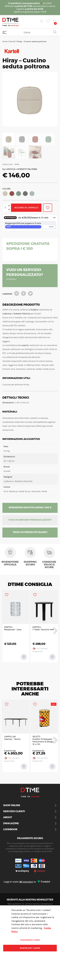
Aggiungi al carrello (26, 207)
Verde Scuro (18, 193)
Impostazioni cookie (30, 940)
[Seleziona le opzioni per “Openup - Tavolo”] (24, 766)
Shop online (11, 805)
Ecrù (5, 193)
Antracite (25, 193)
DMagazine (11, 823)
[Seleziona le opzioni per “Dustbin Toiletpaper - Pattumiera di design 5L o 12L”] (52, 766)
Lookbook (10, 829)
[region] (30, 929)
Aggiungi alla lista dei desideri (47, 208)
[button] (5, 193)
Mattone (11, 193)
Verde (32, 193)
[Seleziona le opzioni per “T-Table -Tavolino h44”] (52, 657)
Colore (6, 189)
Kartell (12, 41)
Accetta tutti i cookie (30, 948)
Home (5, 41)
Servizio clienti (14, 811)
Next (55, 630)
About (7, 817)
